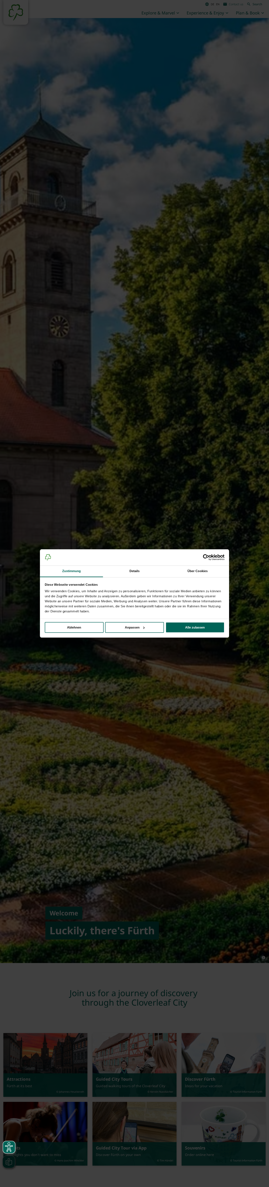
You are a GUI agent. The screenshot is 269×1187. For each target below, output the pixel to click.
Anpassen (132, 627)
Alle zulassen (195, 627)
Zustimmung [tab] (71, 571)
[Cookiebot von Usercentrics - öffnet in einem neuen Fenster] (206, 557)
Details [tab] (134, 571)
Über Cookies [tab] (197, 571)
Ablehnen (74, 627)
